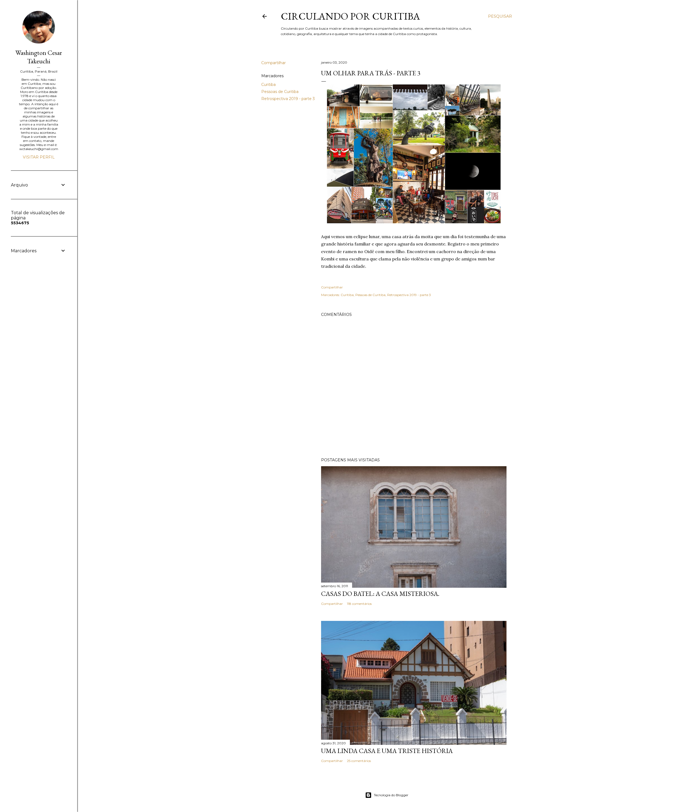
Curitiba (268, 84)
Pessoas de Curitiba (280, 91)
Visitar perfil (39, 157)
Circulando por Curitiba (350, 16)
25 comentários (359, 761)
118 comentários (359, 604)
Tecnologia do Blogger (391, 795)
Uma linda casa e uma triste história (387, 750)
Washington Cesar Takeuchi (38, 56)
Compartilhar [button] (273, 62)
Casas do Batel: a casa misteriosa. (380, 593)
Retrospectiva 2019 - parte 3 (288, 98)
